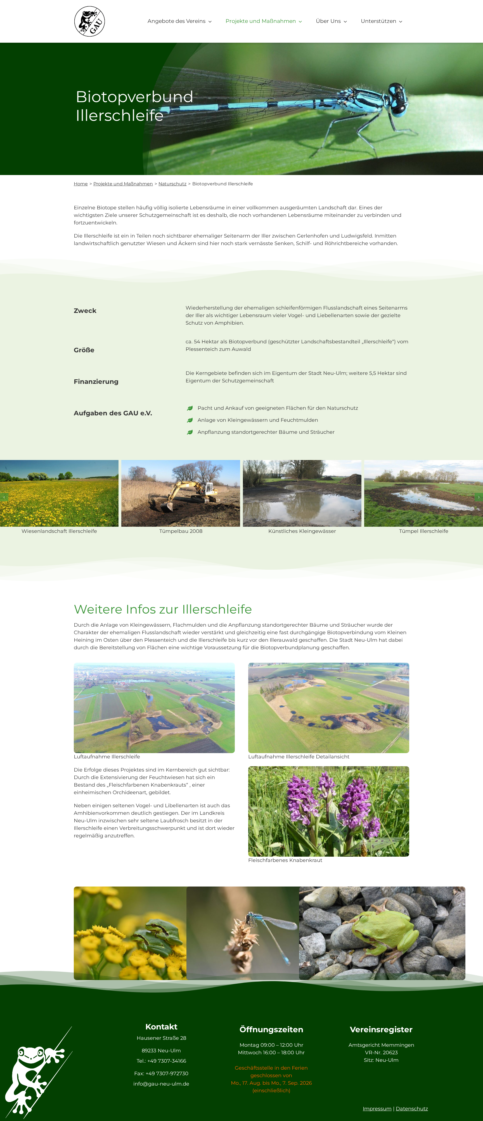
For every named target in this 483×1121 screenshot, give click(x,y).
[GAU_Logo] (89, 8)
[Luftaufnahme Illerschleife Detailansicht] (328, 665)
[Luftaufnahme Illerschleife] (154, 665)
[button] (4, 497)
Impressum (377, 1109)
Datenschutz (412, 1109)
